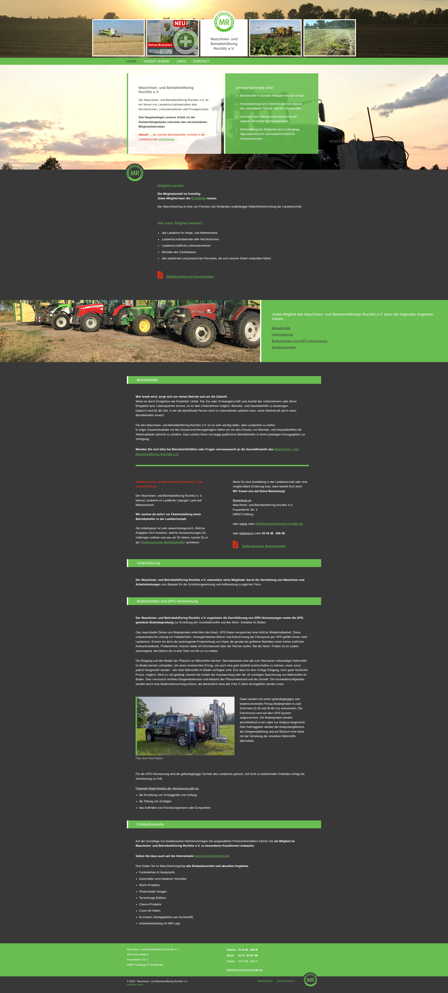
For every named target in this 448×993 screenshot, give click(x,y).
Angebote (198, 198)
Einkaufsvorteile (284, 347)
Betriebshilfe (281, 328)
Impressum (265, 981)
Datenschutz (286, 981)
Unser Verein (156, 61)
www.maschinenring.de (211, 856)
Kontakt (201, 61)
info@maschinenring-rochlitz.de (279, 524)
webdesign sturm (135, 984)
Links (181, 61)
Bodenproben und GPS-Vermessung (299, 341)
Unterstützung (282, 334)
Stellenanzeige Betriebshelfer (163, 542)
